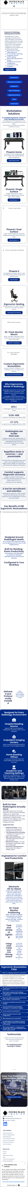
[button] (14, 6)
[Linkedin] (5, 1124)
